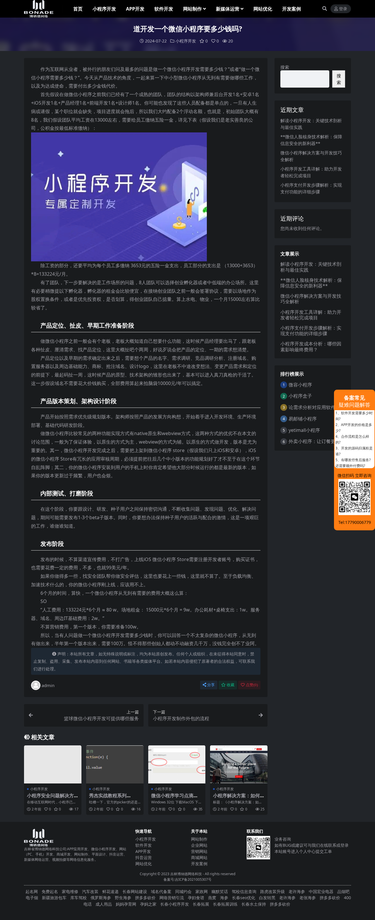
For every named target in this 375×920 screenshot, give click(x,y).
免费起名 (50, 891)
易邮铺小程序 (303, 418)
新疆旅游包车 (54, 897)
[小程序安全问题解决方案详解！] (52, 764)
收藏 (230, 685)
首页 (78, 9)
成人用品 (104, 904)
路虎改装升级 (272, 891)
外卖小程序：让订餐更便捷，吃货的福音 (331, 441)
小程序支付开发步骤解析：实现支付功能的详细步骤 (310, 331)
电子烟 (32, 897)
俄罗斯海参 (101, 897)
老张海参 (307, 897)
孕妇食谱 (196, 897)
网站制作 (192, 9)
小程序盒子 (300, 396)
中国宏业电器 (321, 891)
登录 (343, 9)
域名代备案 (161, 891)
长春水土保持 (253, 904)
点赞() (252, 685)
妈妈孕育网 (126, 904)
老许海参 (297, 891)
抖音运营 (143, 857)
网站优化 (262, 9)
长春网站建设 (134, 891)
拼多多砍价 (145, 897)
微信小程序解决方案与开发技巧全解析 (310, 299)
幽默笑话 (220, 891)
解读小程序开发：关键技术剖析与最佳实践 (310, 267)
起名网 (31, 891)
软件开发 (163, 9)
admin (48, 685)
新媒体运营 (227, 9)
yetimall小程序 (304, 430)
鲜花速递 (110, 891)
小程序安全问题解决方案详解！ (50, 798)
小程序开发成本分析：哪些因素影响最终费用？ (310, 346)
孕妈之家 (148, 904)
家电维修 (70, 891)
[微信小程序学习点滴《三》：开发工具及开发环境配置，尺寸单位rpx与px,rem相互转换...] (177, 764)
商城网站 (199, 857)
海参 (224, 897)
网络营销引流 (171, 897)
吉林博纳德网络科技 (186, 873)
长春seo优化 (243, 897)
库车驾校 (78, 897)
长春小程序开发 (174, 904)
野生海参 (123, 897)
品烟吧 (343, 891)
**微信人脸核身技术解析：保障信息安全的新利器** (311, 283)
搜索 (284, 67)
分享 (211, 685)
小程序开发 (104, 9)
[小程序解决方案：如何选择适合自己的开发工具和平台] (238, 764)
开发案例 (291, 9)
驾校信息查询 (244, 891)
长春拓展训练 (225, 904)
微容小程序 (300, 384)
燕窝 (212, 897)
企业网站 (199, 845)
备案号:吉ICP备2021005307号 (187, 879)
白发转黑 (267, 897)
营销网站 (199, 851)
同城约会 (183, 891)
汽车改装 (90, 891)
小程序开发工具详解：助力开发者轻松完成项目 (310, 315)
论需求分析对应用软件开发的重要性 (326, 407)
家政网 (201, 891)
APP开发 (135, 9)
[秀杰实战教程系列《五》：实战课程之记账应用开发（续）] (115, 764)
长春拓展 (201, 904)
